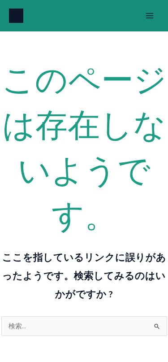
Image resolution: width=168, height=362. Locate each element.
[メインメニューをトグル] (149, 15)
